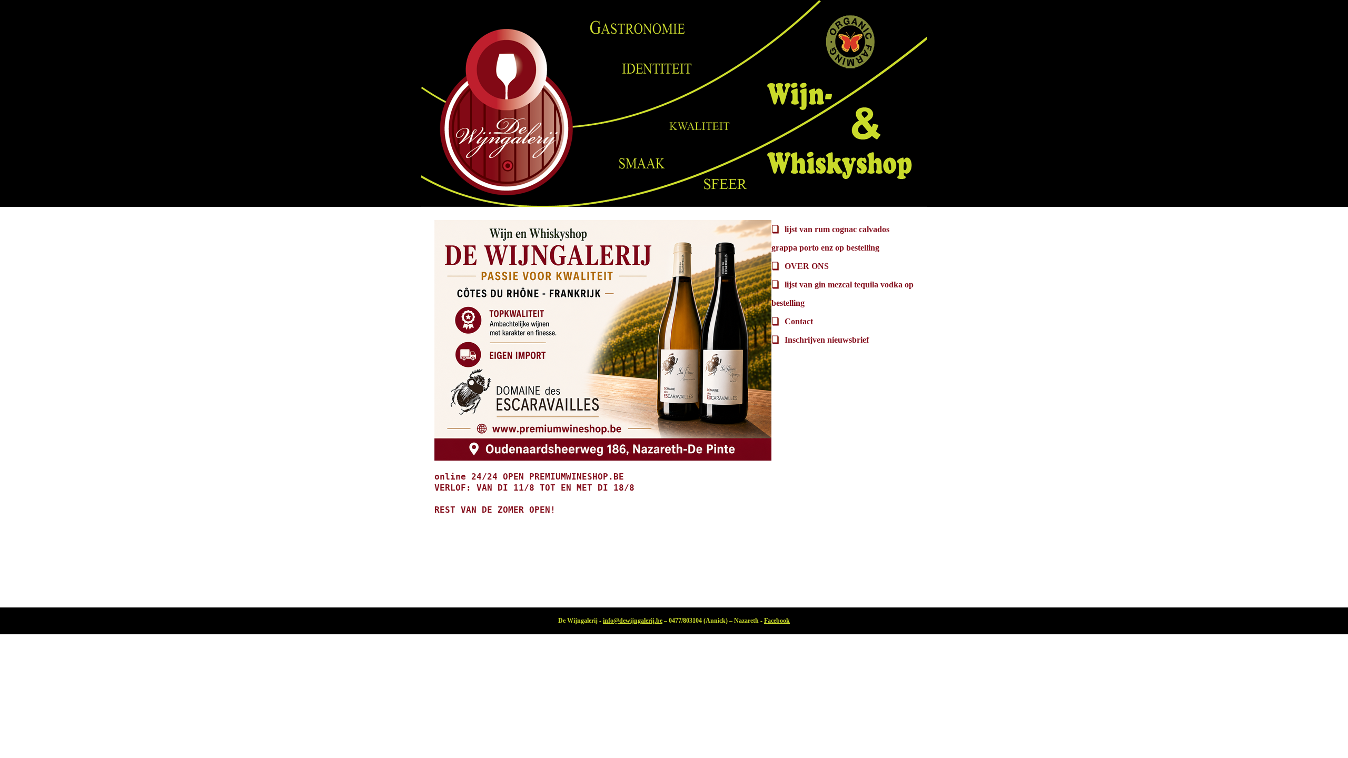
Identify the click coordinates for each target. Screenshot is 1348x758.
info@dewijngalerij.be (632, 620)
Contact (799, 321)
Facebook (777, 620)
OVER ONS (807, 266)
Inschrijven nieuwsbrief (827, 339)
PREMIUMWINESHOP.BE (576, 477)
